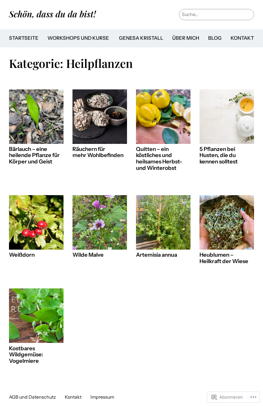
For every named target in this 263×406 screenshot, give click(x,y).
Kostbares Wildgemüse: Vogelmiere (26, 354)
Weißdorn (22, 255)
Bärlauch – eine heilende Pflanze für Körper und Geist (34, 155)
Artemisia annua (156, 255)
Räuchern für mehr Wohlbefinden (97, 152)
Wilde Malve (88, 255)
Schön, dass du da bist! (52, 14)
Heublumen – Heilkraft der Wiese (223, 258)
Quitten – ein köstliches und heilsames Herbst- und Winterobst (159, 158)
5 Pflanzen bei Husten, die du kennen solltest (218, 155)
